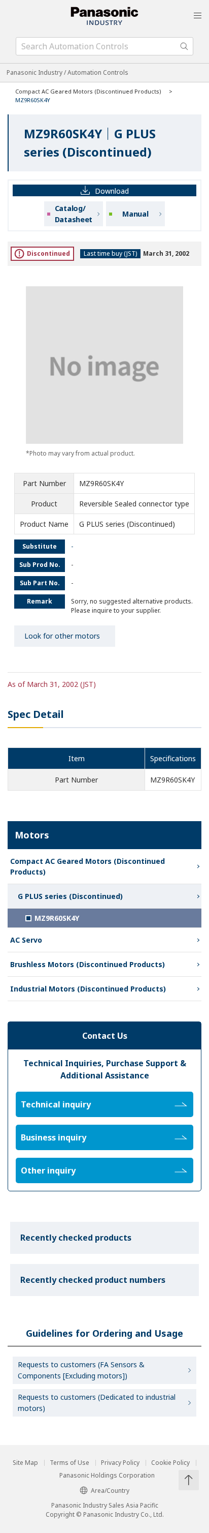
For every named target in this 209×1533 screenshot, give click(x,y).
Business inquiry (53, 1137)
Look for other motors (62, 636)
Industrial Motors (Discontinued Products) (88, 989)
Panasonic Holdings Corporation (107, 1475)
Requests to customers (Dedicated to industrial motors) (97, 1402)
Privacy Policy (120, 1463)
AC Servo (26, 940)
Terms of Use (69, 1463)
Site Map (25, 1463)
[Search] (184, 46)
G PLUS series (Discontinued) (70, 896)
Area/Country (110, 1490)
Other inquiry (48, 1170)
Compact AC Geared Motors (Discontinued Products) (88, 91)
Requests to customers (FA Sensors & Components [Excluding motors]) (81, 1370)
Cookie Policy (170, 1463)
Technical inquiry (56, 1104)
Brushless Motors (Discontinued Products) (87, 964)
